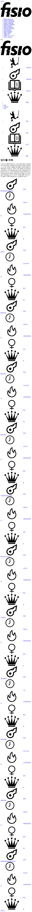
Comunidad (10, 23)
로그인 (2, 1)
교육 (27, 132)
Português (6, 24)
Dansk (5, 31)
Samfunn (9, 29)
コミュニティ (11, 35)
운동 (27, 121)
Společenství (10, 27)
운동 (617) (28, 67)
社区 (8, 33)
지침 (27, 144)
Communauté (11, 21)
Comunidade (12, 24)
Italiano (5, 25)
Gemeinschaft (11, 20)
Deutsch (5, 20)
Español (5, 23)
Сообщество (11, 28)
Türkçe (5, 32)
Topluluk (9, 32)
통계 (27, 102)
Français (6, 21)
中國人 (5, 33)
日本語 (5, 35)
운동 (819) (28, 79)
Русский (6, 28)
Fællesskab (9, 31)
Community (10, 19)
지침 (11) (28, 90)
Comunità (9, 25)
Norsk (5, 29)
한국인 (5, 37)
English (5, 19)
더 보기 (2, 910)
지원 (5, 108)
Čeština (5, 27)
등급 (5, 105)
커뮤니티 (9, 37)
